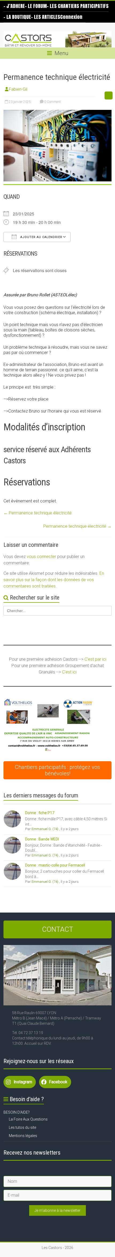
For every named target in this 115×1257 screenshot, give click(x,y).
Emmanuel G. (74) (45, 829)
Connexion (71, 16)
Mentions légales (23, 1136)
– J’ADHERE (14, 6)
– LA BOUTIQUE (17, 16)
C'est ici (69, 672)
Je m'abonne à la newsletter (57, 1210)
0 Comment (52, 102)
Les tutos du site (22, 1127)
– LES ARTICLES (45, 16)
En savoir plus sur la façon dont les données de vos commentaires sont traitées (53, 580)
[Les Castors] (57, 39)
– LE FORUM (36, 6)
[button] (48, 724)
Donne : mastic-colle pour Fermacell (55, 865)
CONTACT (57, 929)
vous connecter (41, 556)
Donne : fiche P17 (39, 813)
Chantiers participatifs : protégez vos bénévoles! (57, 770)
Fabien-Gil (18, 89)
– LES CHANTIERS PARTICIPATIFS (78, 6)
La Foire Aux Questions (28, 1119)
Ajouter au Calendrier (40, 237)
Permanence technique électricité (37, 512)
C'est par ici (95, 659)
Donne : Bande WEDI (42, 839)
